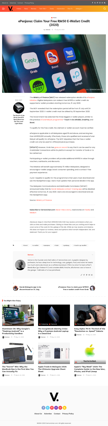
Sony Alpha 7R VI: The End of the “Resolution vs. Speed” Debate (89, 329)
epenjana (47, 245)
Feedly (87, 210)
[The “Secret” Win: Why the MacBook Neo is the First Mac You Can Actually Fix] (18, 353)
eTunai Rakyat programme (51, 119)
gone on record (60, 147)
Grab (56, 245)
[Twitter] (95, 3)
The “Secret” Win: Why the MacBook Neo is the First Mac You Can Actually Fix (18, 369)
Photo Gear (80, 324)
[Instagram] (100, 3)
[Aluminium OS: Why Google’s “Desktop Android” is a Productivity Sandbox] (18, 315)
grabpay (66, 245)
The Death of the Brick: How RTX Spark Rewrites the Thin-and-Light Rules (18, 119)
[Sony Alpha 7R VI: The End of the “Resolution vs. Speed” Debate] (90, 315)
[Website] (81, 275)
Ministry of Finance (44, 200)
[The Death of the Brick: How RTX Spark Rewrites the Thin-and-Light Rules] (18, 107)
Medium (33, 212)
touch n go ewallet (80, 245)
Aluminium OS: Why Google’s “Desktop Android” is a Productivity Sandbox (16, 331)
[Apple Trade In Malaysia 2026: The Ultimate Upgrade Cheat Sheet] (54, 353)
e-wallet (35, 245)
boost (26, 245)
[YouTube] (102, 3)
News (55, 17)
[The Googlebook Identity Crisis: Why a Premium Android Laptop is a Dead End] (54, 315)
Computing (8, 324)
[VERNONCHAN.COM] (10, 8)
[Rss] (104, 3)
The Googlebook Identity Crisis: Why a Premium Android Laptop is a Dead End (53, 331)
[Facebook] (92, 3)
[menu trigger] (4, 8)
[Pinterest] (97, 3)
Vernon (48, 29)
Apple (7, 362)
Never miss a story (63, 210)
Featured (54, 324)
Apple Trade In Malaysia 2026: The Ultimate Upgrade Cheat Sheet (52, 369)
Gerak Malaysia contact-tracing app (66, 189)
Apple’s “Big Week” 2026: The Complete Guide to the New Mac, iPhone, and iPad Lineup (89, 369)
